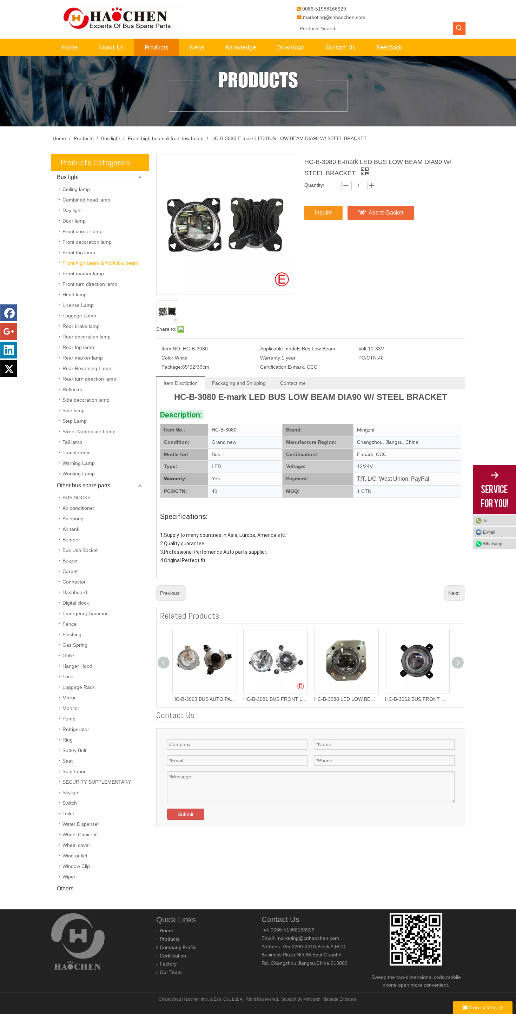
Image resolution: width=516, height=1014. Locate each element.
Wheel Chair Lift (80, 834)
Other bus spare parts (83, 485)
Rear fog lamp (78, 347)
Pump (68, 719)
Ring (67, 740)
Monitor (70, 708)
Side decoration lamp (86, 400)
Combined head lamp (86, 200)
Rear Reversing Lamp (86, 368)
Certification (173, 956)
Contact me (293, 383)
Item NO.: (172, 348)
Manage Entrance (340, 999)
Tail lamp (72, 442)
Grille (68, 655)
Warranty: (271, 358)
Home (166, 930)
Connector (74, 582)
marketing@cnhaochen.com (334, 17)
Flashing (71, 634)
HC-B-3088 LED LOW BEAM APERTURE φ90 (275, 699)
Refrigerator (75, 729)
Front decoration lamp (87, 242)
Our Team (171, 972)
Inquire (323, 213)
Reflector (72, 389)
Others (65, 888)
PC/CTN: (368, 358)
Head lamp (74, 294)
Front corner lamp (82, 231)
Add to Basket (386, 213)
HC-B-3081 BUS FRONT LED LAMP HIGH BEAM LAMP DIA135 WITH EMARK (204, 699)
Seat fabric (74, 771)
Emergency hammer (85, 613)
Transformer (76, 452)
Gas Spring (74, 645)
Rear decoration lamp (86, 337)
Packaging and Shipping (239, 383)
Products (169, 939)
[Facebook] (8, 312)
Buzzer (70, 561)
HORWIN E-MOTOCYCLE (75, 1010)
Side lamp (73, 410)
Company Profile (178, 947)
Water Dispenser (80, 824)
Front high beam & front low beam (100, 263)
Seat (67, 761)
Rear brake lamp (81, 326)
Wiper (68, 877)
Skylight (71, 792)
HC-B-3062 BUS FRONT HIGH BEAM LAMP (346, 699)
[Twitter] (8, 368)
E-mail (489, 532)
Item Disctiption (181, 383)
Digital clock (75, 603)
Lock (67, 676)
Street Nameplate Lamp (88, 431)
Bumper (71, 539)
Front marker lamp (83, 273)
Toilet (68, 813)
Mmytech (311, 999)
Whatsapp (492, 543)
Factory (168, 964)
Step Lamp (74, 421)
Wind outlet (74, 855)
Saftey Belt (74, 750)
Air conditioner (78, 508)
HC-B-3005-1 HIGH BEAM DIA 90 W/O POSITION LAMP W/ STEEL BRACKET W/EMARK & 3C (417, 699)
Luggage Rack (78, 687)
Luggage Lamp (79, 315)
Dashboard (74, 592)
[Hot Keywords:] (459, 28)
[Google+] (8, 331)
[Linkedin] (8, 350)
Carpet (70, 571)
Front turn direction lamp (89, 284)
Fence (69, 624)
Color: (168, 358)
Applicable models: (281, 348)
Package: (171, 367)
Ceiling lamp (76, 189)
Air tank (70, 529)
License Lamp (78, 305)
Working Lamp (78, 473)
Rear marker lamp (82, 358)
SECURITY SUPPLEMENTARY (96, 782)
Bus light (68, 177)
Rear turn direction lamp (89, 379)
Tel (486, 520)
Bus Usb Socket (80, 550)
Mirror (69, 697)
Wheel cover (76, 845)
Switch (69, 803)
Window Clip (76, 866)
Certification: (274, 367)
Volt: (363, 348)
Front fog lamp (78, 252)
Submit (185, 814)
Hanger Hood (77, 666)
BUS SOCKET (78, 497)
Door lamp (74, 221)
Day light (72, 210)
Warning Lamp (78, 463)
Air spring (73, 518)
